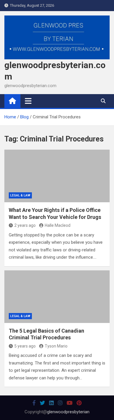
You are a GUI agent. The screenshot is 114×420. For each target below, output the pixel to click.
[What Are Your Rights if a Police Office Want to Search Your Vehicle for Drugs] (57, 176)
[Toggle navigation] (28, 101)
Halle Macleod (57, 225)
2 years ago (25, 225)
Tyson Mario (56, 346)
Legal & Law (20, 195)
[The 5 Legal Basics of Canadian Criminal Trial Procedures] (57, 296)
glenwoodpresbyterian (68, 411)
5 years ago (25, 346)
